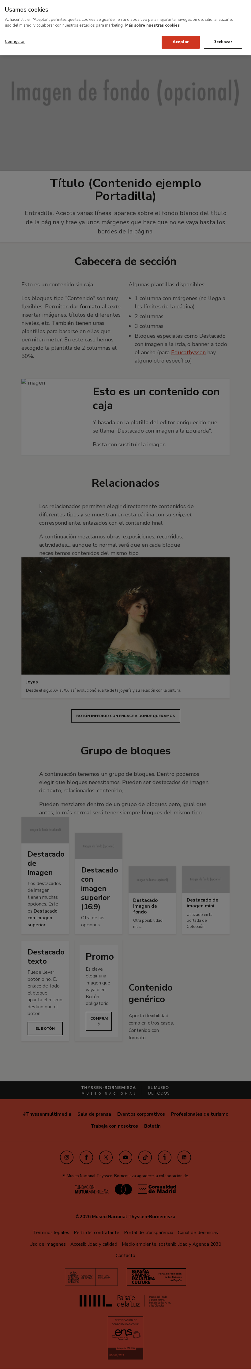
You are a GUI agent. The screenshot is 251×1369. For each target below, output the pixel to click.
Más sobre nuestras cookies (152, 25)
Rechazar (222, 42)
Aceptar (181, 42)
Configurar (15, 41)
